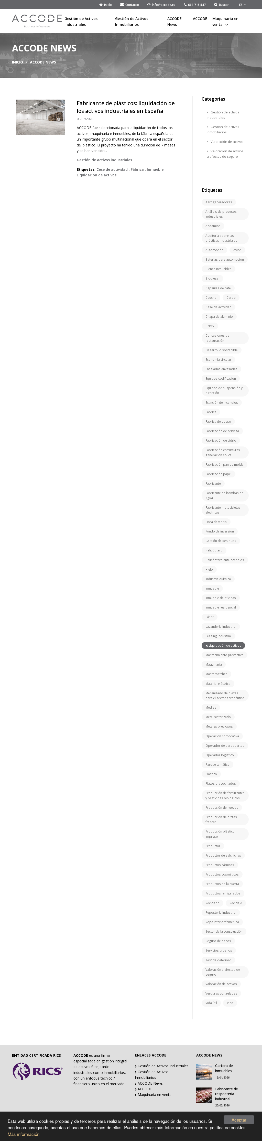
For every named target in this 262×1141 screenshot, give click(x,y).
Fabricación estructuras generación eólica (222, 452)
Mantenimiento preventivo (224, 655)
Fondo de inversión (219, 531)
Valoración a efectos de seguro (222, 972)
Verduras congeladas (221, 993)
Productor (212, 846)
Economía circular (218, 359)
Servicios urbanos (218, 950)
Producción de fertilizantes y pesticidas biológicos (225, 795)
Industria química (218, 579)
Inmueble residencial (220, 607)
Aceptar (239, 1119)
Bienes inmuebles (218, 269)
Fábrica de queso (218, 421)
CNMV (209, 326)
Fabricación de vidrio (220, 440)
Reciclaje (236, 903)
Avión (237, 250)
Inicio (17, 62)
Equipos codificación (220, 378)
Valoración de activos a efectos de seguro (225, 154)
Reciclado (212, 903)
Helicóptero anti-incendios (224, 560)
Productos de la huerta (222, 884)
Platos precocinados (220, 783)
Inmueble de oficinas (220, 598)
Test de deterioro (218, 960)
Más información (23, 1134)
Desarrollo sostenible (221, 350)
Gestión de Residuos (220, 541)
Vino (230, 1003)
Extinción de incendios (221, 402)
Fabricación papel (218, 474)
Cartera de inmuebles (224, 1068)
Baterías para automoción (224, 259)
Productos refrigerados (223, 893)
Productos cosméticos (222, 874)
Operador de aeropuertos (224, 745)
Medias (210, 707)
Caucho (210, 297)
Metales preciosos (219, 726)
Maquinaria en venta (225, 21)
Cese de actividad (218, 307)
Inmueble (212, 588)
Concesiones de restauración (217, 338)
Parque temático (217, 764)
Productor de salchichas (223, 855)
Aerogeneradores (218, 202)
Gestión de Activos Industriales (80, 21)
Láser (209, 617)
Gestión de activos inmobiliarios (223, 129)
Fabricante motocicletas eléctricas (223, 510)
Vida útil (211, 1003)
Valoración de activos (227, 141)
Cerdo (231, 297)
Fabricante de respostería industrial (226, 1093)
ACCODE (200, 18)
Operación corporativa (222, 736)
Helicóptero (214, 550)
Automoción (214, 250)
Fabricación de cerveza (222, 431)
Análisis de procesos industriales (221, 214)
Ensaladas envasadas (221, 369)
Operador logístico (219, 755)
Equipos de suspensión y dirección (224, 390)
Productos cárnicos (219, 865)
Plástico (211, 774)
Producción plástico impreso (220, 833)
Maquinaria (213, 664)
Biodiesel (212, 278)
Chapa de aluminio (219, 316)
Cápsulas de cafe (218, 288)
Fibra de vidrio (216, 522)
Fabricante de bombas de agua (224, 495)
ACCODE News (174, 21)
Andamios (213, 226)
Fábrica (210, 412)
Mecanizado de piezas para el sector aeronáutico (224, 695)
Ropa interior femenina (222, 922)
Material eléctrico (218, 683)
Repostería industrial (220, 912)
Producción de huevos (221, 807)
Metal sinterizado (218, 717)
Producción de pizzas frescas (221, 819)
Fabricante (213, 483)
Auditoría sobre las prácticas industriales (221, 238)
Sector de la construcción (224, 931)
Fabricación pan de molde (224, 464)
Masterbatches (216, 674)
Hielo (209, 569)
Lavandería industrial (220, 626)
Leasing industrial (218, 636)
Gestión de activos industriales (223, 115)
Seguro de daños (218, 941)
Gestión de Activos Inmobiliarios (131, 21)
